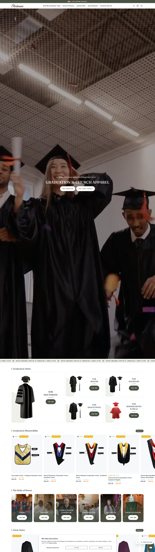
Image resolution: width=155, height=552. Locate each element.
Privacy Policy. (53, 543)
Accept (76, 547)
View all (139, 431)
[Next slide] (142, 460)
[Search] (134, 6)
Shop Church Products (85, 188)
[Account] (138, 6)
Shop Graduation (67, 188)
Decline (100, 547)
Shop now (51, 401)
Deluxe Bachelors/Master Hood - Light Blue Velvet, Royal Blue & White (19, 546)
